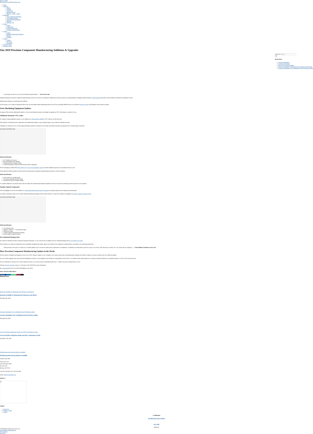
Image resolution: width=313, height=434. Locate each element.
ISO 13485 (156, 424)
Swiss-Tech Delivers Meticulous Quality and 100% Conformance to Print (19, 332)
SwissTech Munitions (283, 62)
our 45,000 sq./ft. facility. (76, 240)
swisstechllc (5, 268)
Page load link (3, 431)
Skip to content (4, 0)
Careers (5, 412)
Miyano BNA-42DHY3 (38, 119)
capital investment (96, 97)
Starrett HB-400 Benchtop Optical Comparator (37, 190)
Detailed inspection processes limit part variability (12, 352)
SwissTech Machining (284, 64)
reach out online (10, 265)
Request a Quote (7, 410)
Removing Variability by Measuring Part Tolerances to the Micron (17, 292)
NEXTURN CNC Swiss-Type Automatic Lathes (30, 167)
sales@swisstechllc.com (10, 374)
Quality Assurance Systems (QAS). (82, 194)
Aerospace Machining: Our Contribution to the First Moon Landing (17, 312)
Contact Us (6, 409)
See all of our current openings (286, 65)
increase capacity (84, 104)
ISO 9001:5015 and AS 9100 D (156, 418)
